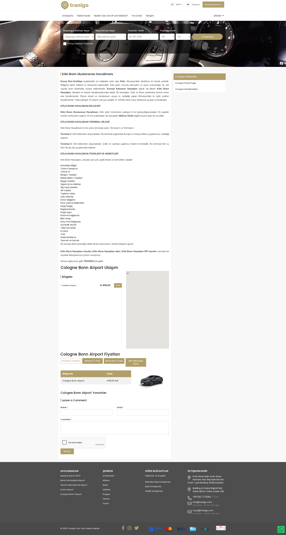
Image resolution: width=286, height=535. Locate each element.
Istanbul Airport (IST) (70, 475)
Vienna (106, 498)
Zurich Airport (66, 489)
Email (120, 407)
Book (118, 285)
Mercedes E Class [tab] (114, 360)
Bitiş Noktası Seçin (105, 30)
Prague (106, 494)
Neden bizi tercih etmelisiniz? (111, 15)
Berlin (105, 485)
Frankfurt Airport (69, 285)
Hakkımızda (83, 15)
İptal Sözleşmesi (153, 486)
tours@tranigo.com (203, 510)
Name (64, 407)
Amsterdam (108, 475)
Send (67, 451)
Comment (66, 419)
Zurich (106, 503)
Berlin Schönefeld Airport (72, 480)
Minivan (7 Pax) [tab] (92, 360)
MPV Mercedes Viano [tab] (136, 362)
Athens (106, 480)
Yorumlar (137, 15)
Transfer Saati (167, 30)
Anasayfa (67, 15)
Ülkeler (217, 15)
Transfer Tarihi (136, 30)
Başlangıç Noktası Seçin (76, 30)
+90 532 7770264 (202, 496)
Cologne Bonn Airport (70, 494)
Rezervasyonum (213, 4)
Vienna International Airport (73, 485)
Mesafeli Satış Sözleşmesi (157, 481)
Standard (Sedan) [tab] (71, 360)
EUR (178, 4)
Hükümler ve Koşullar (155, 475)
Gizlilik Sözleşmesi (154, 491)
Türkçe (195, 4)
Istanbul (106, 489)
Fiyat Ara (208, 36)
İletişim (150, 15)
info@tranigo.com (202, 502)
